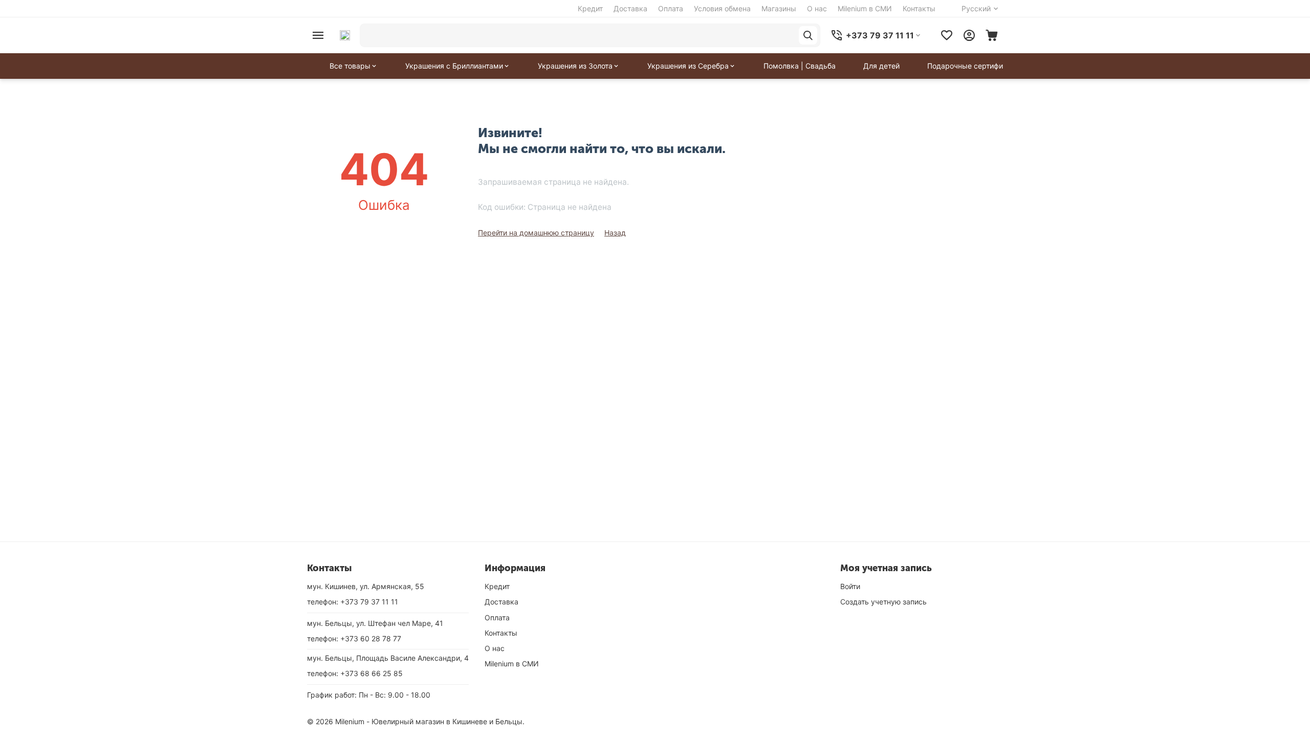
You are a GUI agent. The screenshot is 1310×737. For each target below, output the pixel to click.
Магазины (778, 8)
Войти (850, 586)
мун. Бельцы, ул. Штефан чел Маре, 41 (375, 623)
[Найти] (808, 35)
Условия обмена (722, 8)
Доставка (630, 8)
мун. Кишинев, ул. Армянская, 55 (365, 586)
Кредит (590, 8)
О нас (817, 8)
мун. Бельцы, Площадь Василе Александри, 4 (388, 658)
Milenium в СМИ (865, 8)
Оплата (670, 8)
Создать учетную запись (883, 601)
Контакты (919, 8)
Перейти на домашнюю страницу (536, 232)
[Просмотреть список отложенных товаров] (946, 35)
